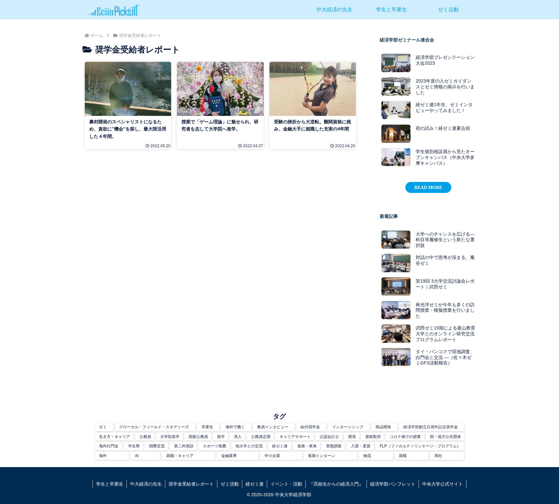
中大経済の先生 (146, 484)
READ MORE (428, 187)
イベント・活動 (286, 484)
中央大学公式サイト (442, 484)
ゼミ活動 (230, 484)
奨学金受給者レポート (191, 484)
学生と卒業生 (109, 484)
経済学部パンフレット (392, 484)
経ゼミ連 (255, 484)
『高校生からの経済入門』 (336, 484)
